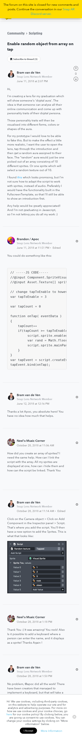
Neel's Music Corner (31, 441)
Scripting (35, 33)
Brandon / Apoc (28, 239)
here (9, 714)
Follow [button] (23, 59)
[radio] (76, 68)
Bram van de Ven (28, 72)
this (19, 177)
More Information (51, 730)
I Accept (28, 730)
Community (16, 33)
